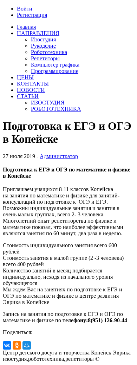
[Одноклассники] (17, 345)
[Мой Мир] (26, 345)
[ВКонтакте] (7, 345)
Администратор (59, 156)
